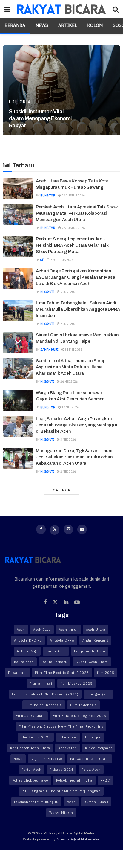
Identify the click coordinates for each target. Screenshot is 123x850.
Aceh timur (68, 629)
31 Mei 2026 (73, 349)
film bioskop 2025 (76, 683)
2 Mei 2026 (68, 471)
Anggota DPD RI (28, 640)
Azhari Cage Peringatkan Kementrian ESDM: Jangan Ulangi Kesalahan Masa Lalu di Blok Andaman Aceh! (75, 277)
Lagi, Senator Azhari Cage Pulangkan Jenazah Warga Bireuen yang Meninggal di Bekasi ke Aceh (77, 425)
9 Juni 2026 (68, 292)
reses (71, 802)
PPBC (105, 780)
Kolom (95, 25)
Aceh (21, 629)
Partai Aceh (31, 769)
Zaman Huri (49, 349)
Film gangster (98, 694)
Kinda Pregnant (98, 748)
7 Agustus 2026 (73, 228)
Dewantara (17, 673)
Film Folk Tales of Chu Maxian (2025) (45, 694)
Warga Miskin (61, 813)
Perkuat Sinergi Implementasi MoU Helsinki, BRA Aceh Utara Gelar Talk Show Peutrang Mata (72, 245)
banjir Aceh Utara (89, 651)
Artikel (67, 25)
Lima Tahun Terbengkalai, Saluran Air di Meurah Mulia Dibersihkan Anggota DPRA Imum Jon (78, 309)
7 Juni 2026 (68, 324)
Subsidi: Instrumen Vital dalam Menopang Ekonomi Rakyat (40, 119)
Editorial (21, 102)
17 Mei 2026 (70, 407)
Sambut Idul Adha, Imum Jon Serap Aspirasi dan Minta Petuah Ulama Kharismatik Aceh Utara (70, 367)
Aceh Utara (95, 629)
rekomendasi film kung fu (36, 802)
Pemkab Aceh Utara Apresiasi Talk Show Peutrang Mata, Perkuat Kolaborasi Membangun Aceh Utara (77, 213)
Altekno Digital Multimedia (77, 839)
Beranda (14, 25)
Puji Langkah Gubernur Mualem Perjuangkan (61, 791)
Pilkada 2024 (61, 769)
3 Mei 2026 (68, 439)
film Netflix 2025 (36, 737)
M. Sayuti (47, 292)
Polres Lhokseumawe (30, 780)
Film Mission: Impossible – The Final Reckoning (61, 726)
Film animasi (41, 683)
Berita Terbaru (54, 662)
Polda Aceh (91, 769)
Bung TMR (47, 195)
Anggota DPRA (62, 640)
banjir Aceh (56, 651)
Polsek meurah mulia (74, 780)
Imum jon (93, 737)
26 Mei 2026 (69, 381)
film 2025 (105, 673)
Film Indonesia (83, 705)
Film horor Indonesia (43, 705)
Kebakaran (67, 748)
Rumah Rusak (96, 802)
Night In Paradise (46, 759)
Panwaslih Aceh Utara (89, 759)
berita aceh (24, 662)
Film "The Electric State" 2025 (62, 673)
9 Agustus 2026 (73, 195)
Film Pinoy (68, 737)
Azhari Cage (27, 651)
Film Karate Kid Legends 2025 (79, 716)
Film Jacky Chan (30, 716)
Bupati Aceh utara (92, 662)
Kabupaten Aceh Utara (30, 748)
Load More (62, 490)
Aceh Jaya (42, 629)
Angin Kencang (95, 640)
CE (42, 260)
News (42, 25)
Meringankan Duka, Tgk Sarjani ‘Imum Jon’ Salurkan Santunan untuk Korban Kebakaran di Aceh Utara (74, 457)
